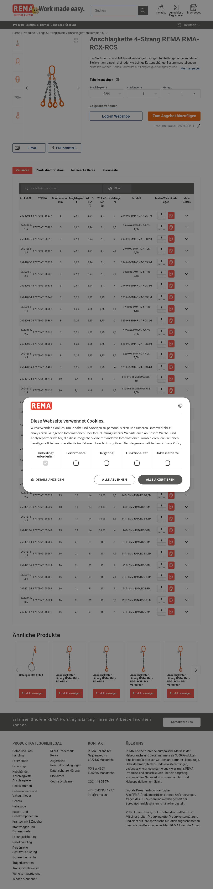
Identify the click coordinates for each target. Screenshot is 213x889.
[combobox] (180, 406)
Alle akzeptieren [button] (160, 479)
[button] (47, 479)
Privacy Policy (171, 443)
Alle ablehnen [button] (114, 479)
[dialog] (106, 444)
